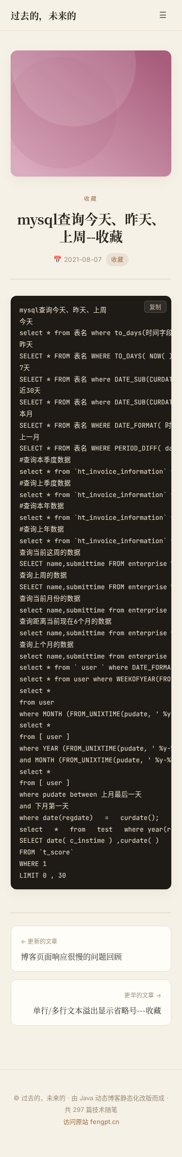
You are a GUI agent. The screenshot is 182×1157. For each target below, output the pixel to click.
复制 (155, 307)
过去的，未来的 (44, 15)
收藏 (117, 259)
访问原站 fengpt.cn (91, 1121)
